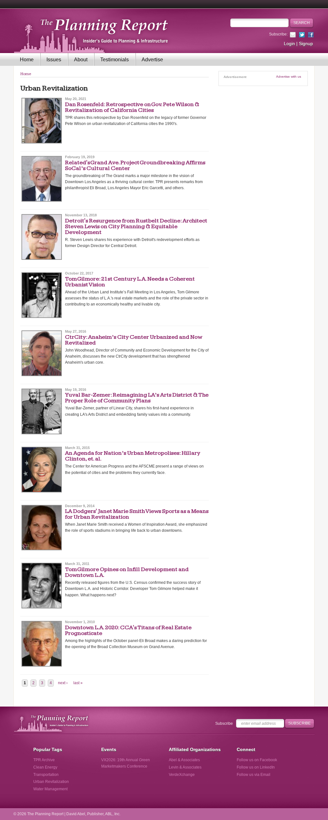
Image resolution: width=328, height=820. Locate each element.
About (80, 59)
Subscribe (224, 723)
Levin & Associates (185, 767)
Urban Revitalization (51, 781)
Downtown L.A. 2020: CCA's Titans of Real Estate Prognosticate (128, 630)
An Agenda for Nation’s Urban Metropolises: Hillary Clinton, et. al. (132, 456)
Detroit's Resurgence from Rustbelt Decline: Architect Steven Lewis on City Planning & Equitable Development (136, 226)
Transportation (46, 774)
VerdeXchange (182, 774)
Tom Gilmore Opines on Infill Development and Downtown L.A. (127, 572)
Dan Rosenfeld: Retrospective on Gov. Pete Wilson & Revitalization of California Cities (132, 107)
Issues (53, 59)
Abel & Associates (184, 760)
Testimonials (114, 59)
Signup (306, 43)
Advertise (152, 59)
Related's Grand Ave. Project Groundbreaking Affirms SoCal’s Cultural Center (135, 165)
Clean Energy (45, 767)
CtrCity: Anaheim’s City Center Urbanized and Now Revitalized (133, 340)
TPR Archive (44, 760)
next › (63, 683)
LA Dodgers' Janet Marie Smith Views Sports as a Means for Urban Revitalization (137, 514)
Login (289, 43)
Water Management (50, 789)
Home (27, 59)
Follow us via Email (253, 774)
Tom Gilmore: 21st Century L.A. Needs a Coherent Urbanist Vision (130, 281)
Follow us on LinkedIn (256, 767)
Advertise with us (288, 76)
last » (78, 683)
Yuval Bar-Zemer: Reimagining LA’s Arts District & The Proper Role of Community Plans (137, 397)
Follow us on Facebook (257, 760)
